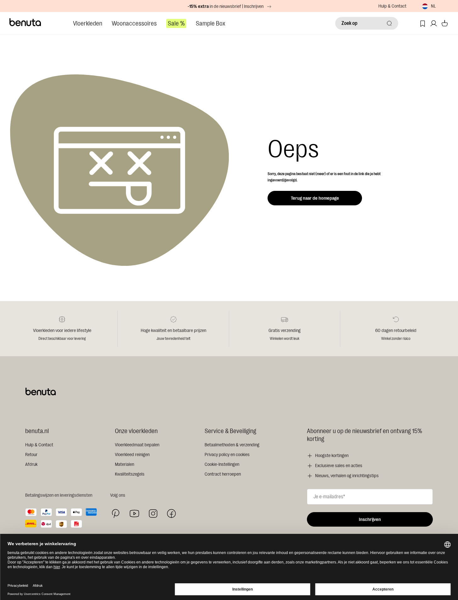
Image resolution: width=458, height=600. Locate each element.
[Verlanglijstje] (423, 23)
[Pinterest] (115, 513)
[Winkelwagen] (445, 23)
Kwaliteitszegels (129, 474)
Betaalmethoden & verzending (232, 445)
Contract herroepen (223, 474)
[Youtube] (134, 513)
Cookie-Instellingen (222, 464)
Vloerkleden (87, 23)
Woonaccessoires (134, 23)
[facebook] (171, 513)
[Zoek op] (389, 23)
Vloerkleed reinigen (132, 454)
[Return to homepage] (25, 22)
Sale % (176, 23)
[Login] (434, 23)
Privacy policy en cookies (227, 454)
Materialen (124, 464)
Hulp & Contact (392, 6)
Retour (31, 454)
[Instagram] (153, 513)
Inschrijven (370, 519)
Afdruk (31, 464)
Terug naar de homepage (315, 198)
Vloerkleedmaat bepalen (137, 445)
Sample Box (210, 23)
